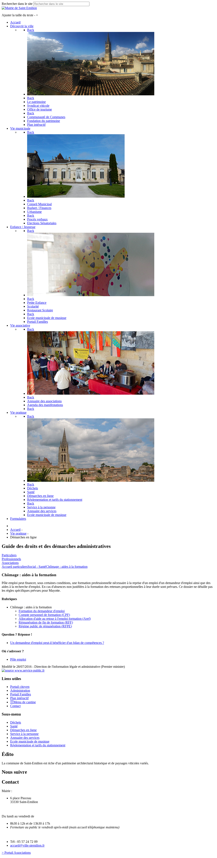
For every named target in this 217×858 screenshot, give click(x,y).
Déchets (15, 722)
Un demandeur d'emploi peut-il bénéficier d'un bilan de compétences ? (57, 643)
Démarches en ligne (23, 730)
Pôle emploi (18, 659)
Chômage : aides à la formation (67, 566)
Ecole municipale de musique (29, 741)
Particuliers (9, 555)
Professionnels (11, 559)
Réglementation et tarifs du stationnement (37, 745)
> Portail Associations (16, 852)
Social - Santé (37, 566)
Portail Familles (20, 694)
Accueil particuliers (15, 566)
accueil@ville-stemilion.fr (27, 845)
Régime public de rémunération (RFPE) (45, 626)
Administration (20, 690)
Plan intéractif (19, 698)
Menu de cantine (25, 702)
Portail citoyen (19, 686)
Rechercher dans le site (17, 3)
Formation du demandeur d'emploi (42, 611)
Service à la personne (24, 734)
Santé (14, 726)
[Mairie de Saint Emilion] (19, 8)
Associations (10, 563)
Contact (15, 706)
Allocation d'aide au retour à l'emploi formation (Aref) (55, 618)
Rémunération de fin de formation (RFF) (46, 622)
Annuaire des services (24, 737)
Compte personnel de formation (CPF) (44, 615)
